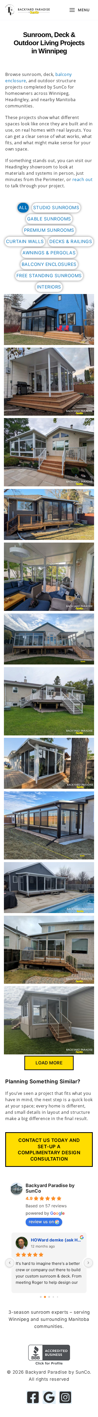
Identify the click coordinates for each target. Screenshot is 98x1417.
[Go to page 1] (45, 1297)
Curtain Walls (25, 241)
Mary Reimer (44, 1240)
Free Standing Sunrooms (49, 275)
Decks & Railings (70, 241)
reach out (82, 179)
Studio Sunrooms (56, 207)
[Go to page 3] (53, 1297)
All (23, 207)
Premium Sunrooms (49, 230)
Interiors (49, 287)
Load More (49, 1062)
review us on (41, 1221)
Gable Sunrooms (49, 218)
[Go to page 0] (40, 1296)
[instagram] (65, 1397)
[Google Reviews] (49, 1397)
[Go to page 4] (57, 1296)
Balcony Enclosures (49, 264)
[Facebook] (32, 1397)
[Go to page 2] (49, 1297)
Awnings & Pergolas (49, 252)
